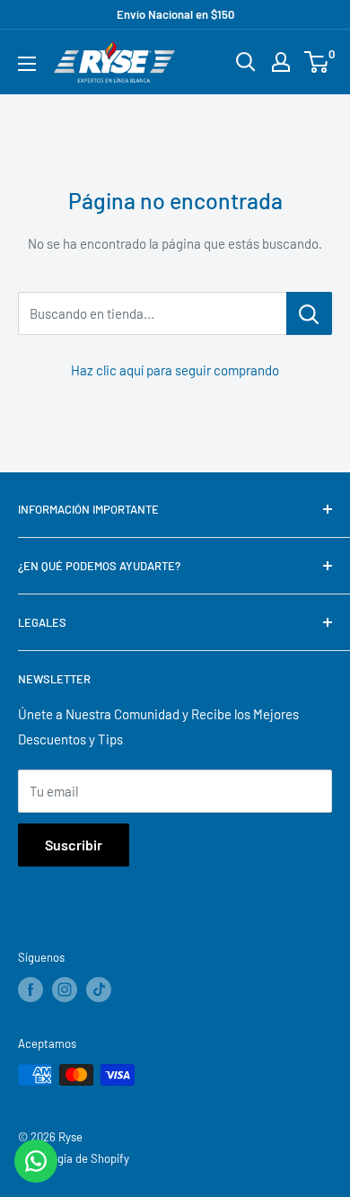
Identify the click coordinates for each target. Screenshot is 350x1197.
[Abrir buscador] (246, 62)
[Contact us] (35, 1161)
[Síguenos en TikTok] (98, 989)
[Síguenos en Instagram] (64, 989)
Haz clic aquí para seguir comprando (175, 370)
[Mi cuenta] (281, 62)
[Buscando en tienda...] (309, 313)
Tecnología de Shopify (73, 1158)
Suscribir (73, 844)
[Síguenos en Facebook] (30, 989)
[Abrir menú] (27, 64)
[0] (317, 62)
